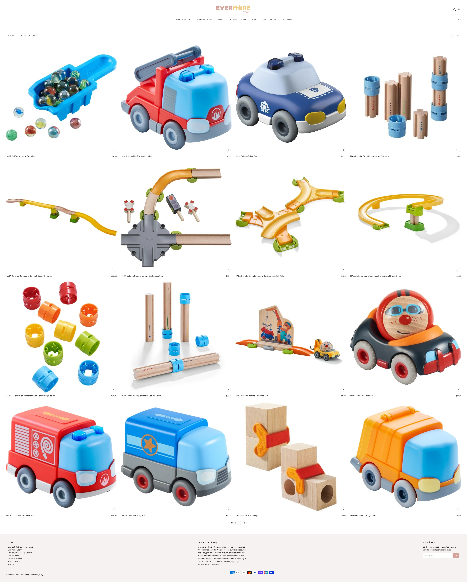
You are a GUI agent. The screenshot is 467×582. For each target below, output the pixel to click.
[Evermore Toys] (233, 9)
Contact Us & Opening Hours (20, 547)
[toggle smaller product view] (458, 35)
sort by (22, 36)
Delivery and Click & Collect (20, 553)
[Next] (239, 523)
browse (12, 36)
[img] (454, 9)
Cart (459, 20)
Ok (456, 555)
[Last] (245, 523)
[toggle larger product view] (453, 35)
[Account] (459, 9)
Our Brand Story (15, 550)
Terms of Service (15, 558)
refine (32, 36)
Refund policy (14, 555)
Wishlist (11, 564)
